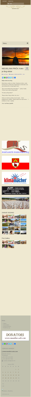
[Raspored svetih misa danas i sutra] (5, 216)
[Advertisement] (15, 25)
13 (10, 375)
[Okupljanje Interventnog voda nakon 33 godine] (11, 224)
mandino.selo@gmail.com (9, 360)
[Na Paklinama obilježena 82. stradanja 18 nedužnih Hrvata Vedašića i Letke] (5, 220)
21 (13, 378)
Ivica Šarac (6, 74)
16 (18, 375)
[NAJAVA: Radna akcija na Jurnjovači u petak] (17, 228)
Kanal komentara (7, 326)
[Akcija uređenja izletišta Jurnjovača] (11, 220)
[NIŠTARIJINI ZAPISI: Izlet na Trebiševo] (23, 228)
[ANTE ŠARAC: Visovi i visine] (23, 232)
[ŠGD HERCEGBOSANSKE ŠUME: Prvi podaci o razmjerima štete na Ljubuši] (17, 224)
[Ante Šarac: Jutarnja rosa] (5, 224)
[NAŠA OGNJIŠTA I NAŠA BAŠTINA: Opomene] (11, 228)
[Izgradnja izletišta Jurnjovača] (17, 220)
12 (8, 375)
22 (16, 378)
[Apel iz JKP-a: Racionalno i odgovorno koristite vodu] (17, 216)
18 (5, 378)
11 (5, 375)
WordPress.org (6, 327)
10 (3, 375)
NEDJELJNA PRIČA (18, 74)
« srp (3, 386)
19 (8, 378)
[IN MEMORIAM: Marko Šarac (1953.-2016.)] (23, 216)
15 (16, 375)
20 (10, 378)
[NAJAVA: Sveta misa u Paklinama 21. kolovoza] (5, 232)
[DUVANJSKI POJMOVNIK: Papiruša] (11, 216)
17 (3, 378)
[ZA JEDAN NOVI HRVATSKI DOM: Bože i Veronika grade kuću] (23, 224)
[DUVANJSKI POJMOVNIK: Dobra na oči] (11, 232)
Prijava (4, 323)
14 (13, 375)
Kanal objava (6, 324)
